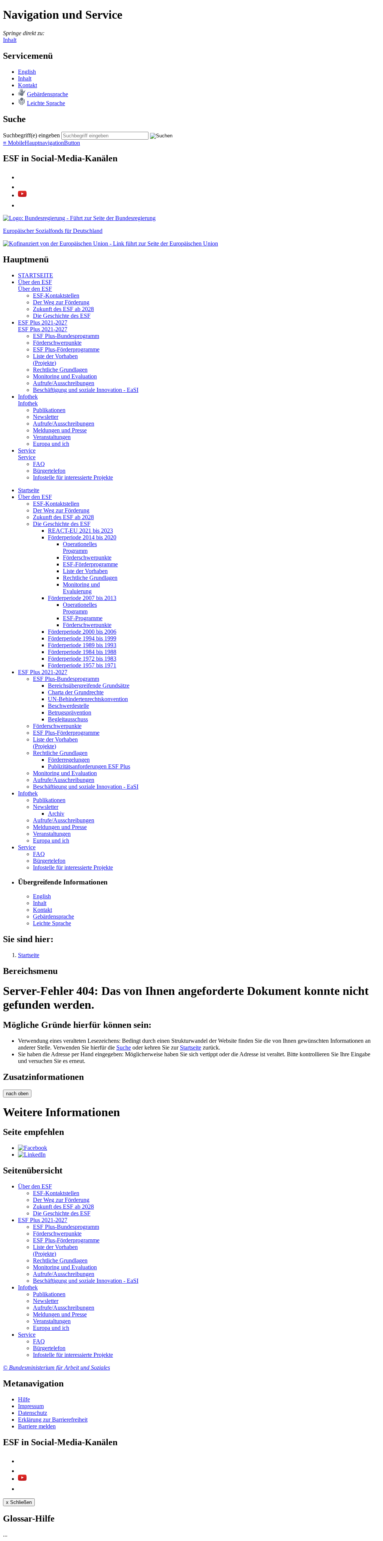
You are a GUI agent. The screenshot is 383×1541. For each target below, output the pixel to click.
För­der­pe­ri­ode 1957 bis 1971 (82, 665)
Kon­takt (27, 85)
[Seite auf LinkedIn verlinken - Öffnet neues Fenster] (32, 1154)
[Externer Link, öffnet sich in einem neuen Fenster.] (79, 218)
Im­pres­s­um (31, 1406)
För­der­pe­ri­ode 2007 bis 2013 (82, 598)
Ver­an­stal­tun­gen (52, 437)
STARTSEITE (35, 275)
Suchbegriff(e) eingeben (31, 135)
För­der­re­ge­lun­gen (69, 759)
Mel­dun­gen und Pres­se (60, 430)
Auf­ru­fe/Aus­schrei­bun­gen (63, 383)
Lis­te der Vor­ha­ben (85, 571)
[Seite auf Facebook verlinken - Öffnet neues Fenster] (32, 1148)
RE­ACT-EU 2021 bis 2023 (80, 530)
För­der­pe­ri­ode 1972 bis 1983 (82, 658)
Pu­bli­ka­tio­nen (49, 410)
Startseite (190, 1047)
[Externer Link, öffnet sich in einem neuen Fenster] (110, 243)
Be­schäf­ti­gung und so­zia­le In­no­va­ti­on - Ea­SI (85, 390)
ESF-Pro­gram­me (82, 618)
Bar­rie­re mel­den (37, 1426)
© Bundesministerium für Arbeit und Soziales (56, 1367)
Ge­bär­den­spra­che (47, 94)
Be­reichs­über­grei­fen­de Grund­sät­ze (88, 685)
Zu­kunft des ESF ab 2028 (63, 309)
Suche (123, 1047)
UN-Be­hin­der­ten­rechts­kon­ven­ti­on (88, 699)
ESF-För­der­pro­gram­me (90, 564)
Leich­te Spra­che (46, 103)
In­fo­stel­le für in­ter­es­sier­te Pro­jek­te (73, 477)
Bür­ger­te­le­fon (49, 471)
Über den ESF (35, 282)
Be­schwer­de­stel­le (68, 706)
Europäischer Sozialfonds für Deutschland (52, 231)
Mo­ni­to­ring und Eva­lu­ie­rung (81, 587)
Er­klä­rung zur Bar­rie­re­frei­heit (53, 1419)
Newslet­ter (45, 417)
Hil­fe (24, 1399)
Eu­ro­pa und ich (51, 444)
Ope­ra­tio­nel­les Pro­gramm (80, 547)
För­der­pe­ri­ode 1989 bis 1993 (82, 645)
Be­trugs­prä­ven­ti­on (69, 712)
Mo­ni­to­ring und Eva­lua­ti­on (65, 376)
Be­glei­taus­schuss (68, 719)
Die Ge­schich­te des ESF (62, 316)
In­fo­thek (28, 396)
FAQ (39, 464)
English (27, 71)
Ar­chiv (56, 813)
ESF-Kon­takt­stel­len (56, 295)
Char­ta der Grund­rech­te (76, 692)
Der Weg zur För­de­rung (61, 302)
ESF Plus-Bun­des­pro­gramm (66, 336)
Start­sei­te (28, 490)
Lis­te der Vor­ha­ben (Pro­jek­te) (55, 359)
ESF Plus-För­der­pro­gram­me (66, 349)
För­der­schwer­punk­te (57, 342)
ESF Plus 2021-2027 (42, 322)
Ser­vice (27, 450)
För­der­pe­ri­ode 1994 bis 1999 (82, 638)
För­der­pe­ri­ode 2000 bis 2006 (82, 631)
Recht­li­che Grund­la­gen (60, 369)
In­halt (24, 78)
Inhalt (9, 40)
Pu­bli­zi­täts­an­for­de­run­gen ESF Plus (89, 766)
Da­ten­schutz (32, 1413)
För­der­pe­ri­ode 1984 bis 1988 (82, 652)
